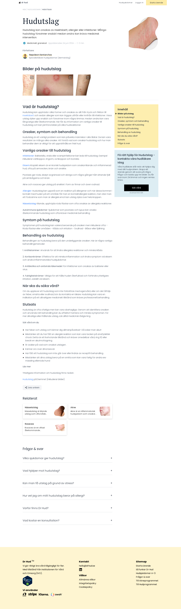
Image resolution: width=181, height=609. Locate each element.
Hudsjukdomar (126, 2)
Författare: (28, 50)
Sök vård (136, 187)
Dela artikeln (33, 387)
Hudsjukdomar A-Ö (146, 573)
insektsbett (28, 115)
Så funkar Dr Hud (144, 569)
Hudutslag (28, 379)
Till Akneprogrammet (147, 580)
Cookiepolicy (85, 587)
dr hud (24, 2)
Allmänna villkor (87, 579)
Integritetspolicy (87, 583)
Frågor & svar (143, 576)
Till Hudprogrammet (146, 584)
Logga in (139, 2)
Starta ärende (156, 2)
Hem (24, 9)
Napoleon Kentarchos (40, 54)
